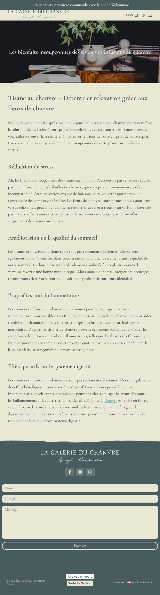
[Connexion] (143, 15)
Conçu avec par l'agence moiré (133, 582)
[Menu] (150, 15)
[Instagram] (80, 472)
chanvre (87, 180)
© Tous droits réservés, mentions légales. (25, 582)
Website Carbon (79, 583)
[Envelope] (90, 472)
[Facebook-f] (69, 472)
